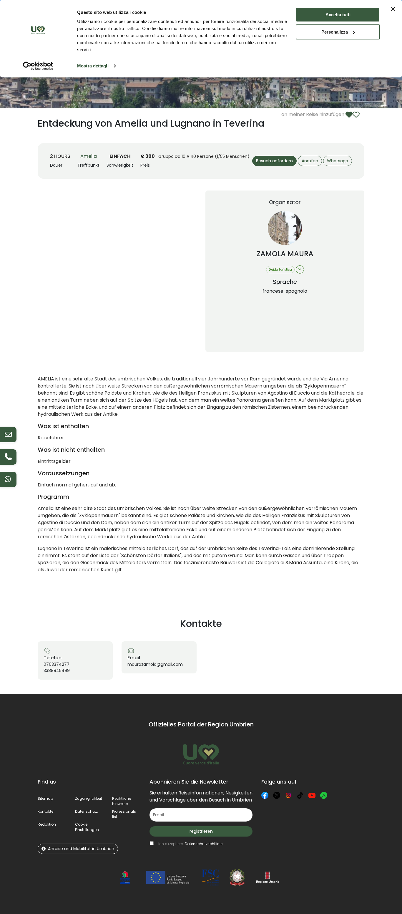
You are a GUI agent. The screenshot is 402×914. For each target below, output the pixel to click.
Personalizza (334, 31)
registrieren (201, 831)
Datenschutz (86, 811)
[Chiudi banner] (393, 9)
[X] (276, 795)
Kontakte (45, 811)
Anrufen (310, 161)
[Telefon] (8, 457)
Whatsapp (337, 161)
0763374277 (56, 664)
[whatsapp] (8, 479)
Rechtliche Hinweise (121, 801)
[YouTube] (311, 795)
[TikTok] (300, 795)
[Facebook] (264, 795)
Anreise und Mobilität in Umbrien (81, 849)
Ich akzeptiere (190, 843)
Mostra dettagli (93, 65)
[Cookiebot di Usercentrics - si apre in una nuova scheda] (38, 66)
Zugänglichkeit (88, 798)
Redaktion (47, 824)
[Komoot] (323, 795)
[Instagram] (288, 795)
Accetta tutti (337, 14)
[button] (87, 827)
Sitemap (45, 798)
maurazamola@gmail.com (155, 664)
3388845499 (57, 670)
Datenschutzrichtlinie (203, 843)
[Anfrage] (8, 434)
